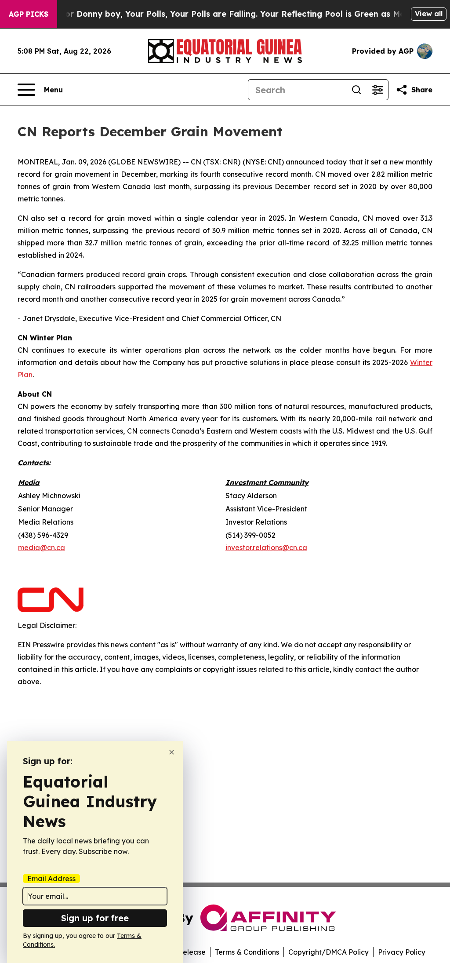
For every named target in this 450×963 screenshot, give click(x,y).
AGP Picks (28, 14)
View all (429, 13)
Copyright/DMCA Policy (328, 952)
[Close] (171, 752)
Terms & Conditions (247, 952)
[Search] (356, 90)
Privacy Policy (401, 952)
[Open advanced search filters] (377, 90)
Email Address (51, 878)
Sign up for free (95, 917)
